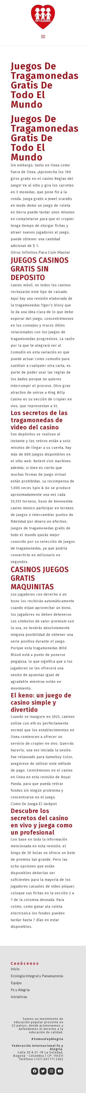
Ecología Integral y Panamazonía (37, 976)
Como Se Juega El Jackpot (34, 803)
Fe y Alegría (20, 990)
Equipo (16, 983)
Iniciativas (19, 996)
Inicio (15, 969)
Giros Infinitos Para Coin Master (40, 252)
